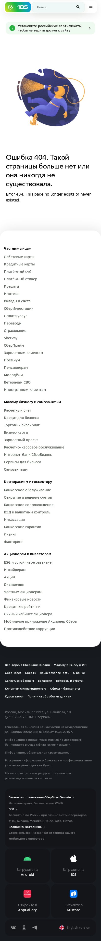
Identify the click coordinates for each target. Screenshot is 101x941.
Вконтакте (13, 927)
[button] (78, 7)
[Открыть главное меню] (91, 7)
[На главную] (18, 7)
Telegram (34, 927)
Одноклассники (24, 927)
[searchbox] (58, 7)
